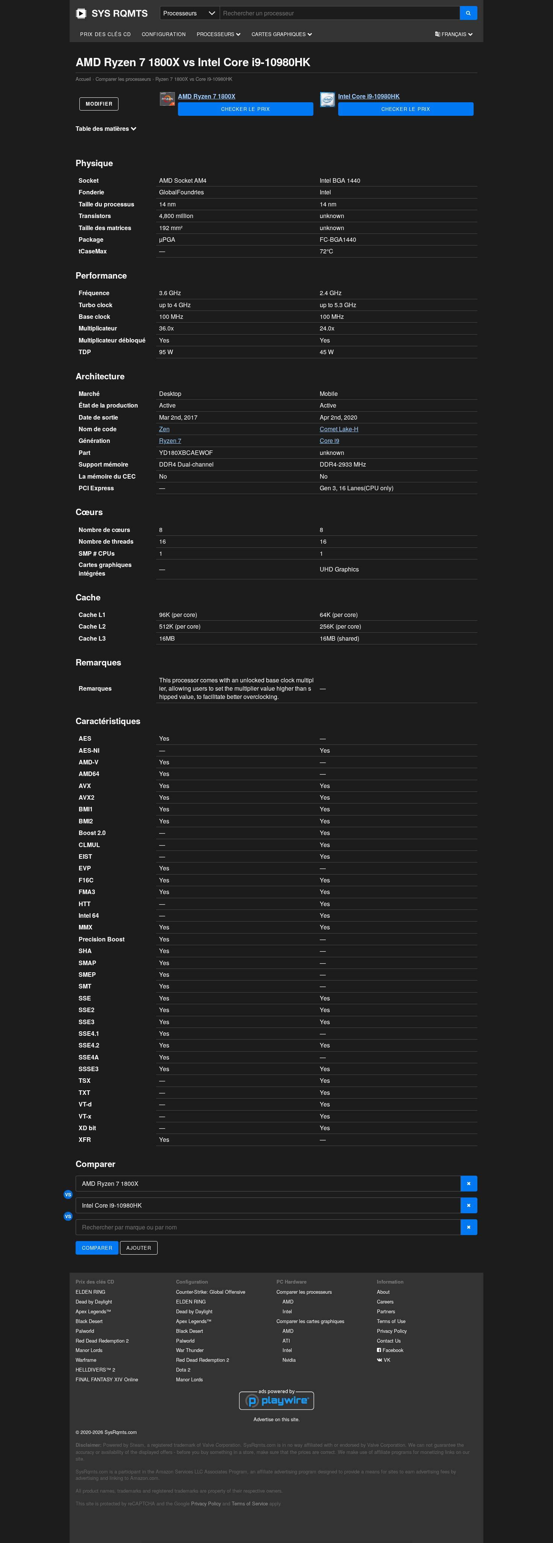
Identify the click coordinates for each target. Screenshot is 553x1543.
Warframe (86, 1359)
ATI (286, 1340)
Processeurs (216, 34)
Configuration (164, 34)
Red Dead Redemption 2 (102, 1340)
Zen (164, 428)
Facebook (392, 1350)
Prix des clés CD (105, 34)
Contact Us (389, 1340)
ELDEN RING (90, 1291)
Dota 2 (183, 1369)
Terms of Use (391, 1321)
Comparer (97, 1247)
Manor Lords (89, 1350)
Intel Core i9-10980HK (369, 96)
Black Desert (89, 1321)
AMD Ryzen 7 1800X (206, 96)
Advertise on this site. (277, 1419)
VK (386, 1359)
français (454, 34)
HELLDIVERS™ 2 (95, 1369)
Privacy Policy (392, 1330)
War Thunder (190, 1350)
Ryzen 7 (170, 440)
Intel (287, 1311)
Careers (385, 1301)
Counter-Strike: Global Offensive (210, 1291)
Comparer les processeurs (123, 78)
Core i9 (329, 440)
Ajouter (138, 1247)
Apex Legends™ (93, 1311)
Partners (386, 1311)
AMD (288, 1301)
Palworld (85, 1330)
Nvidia (289, 1359)
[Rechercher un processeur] (468, 13)
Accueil (112, 14)
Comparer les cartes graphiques (310, 1321)
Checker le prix (245, 108)
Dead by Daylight (94, 1301)
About (383, 1291)
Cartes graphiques (279, 34)
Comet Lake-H (339, 428)
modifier (99, 103)
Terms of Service (250, 1503)
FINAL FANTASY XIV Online (107, 1379)
